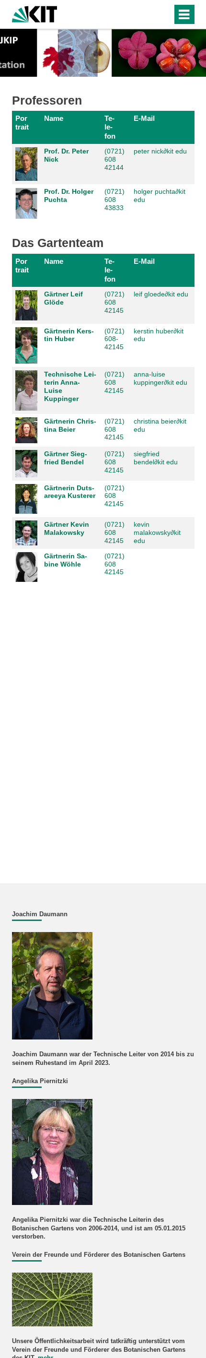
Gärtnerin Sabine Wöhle (65, 560)
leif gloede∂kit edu (161, 294)
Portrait (22, 122)
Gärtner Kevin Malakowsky (66, 528)
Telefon (109, 127)
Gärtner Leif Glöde (63, 298)
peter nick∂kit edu (160, 151)
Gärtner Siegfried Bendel (65, 458)
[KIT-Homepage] (34, 13)
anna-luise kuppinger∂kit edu (160, 378)
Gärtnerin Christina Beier (70, 425)
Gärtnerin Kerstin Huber (69, 335)
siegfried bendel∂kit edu (156, 458)
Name (53, 118)
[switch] (147, 14)
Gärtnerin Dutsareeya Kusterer (69, 492)
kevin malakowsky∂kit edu (157, 532)
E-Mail (144, 118)
